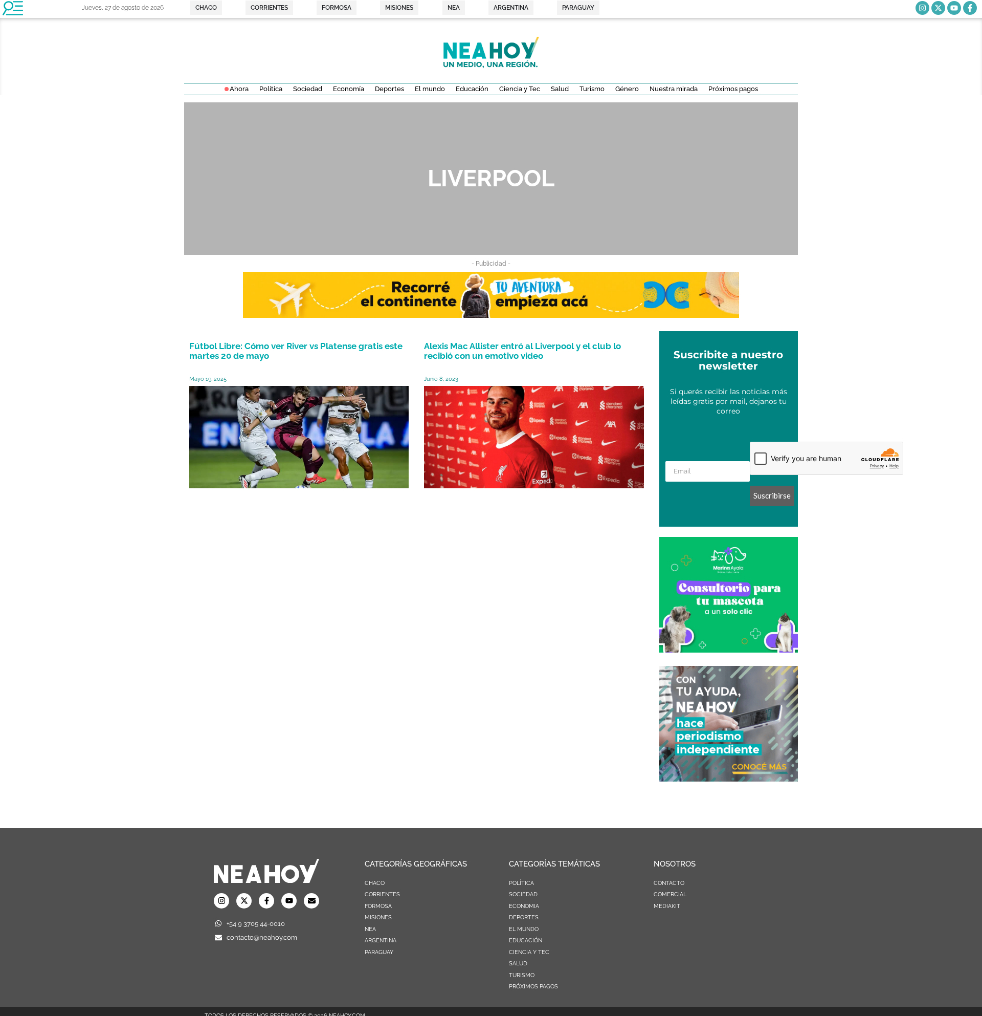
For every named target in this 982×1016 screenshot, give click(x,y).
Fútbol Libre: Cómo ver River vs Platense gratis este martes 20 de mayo (296, 351)
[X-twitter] (938, 8)
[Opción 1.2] (728, 778)
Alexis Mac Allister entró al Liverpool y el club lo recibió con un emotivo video (522, 351)
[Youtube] (954, 8)
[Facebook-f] (970, 8)
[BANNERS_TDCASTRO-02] (491, 315)
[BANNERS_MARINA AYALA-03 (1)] (728, 649)
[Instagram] (922, 8)
